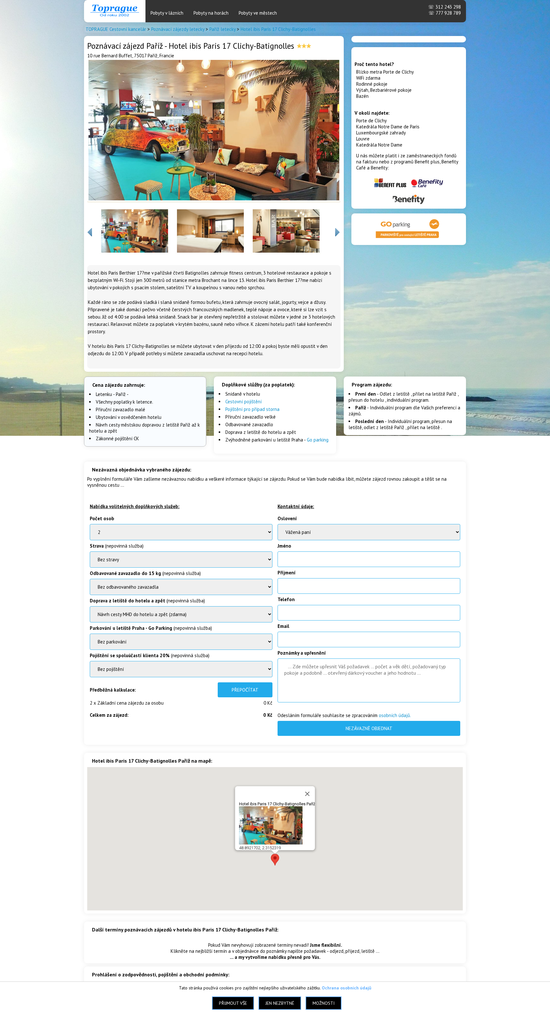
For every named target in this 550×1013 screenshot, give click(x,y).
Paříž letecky (222, 29)
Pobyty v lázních (167, 13)
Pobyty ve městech (258, 13)
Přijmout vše (233, 1003)
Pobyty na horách (211, 13)
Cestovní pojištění (243, 402)
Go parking (317, 440)
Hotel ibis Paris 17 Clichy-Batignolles (278, 29)
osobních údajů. (395, 715)
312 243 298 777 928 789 (444, 10)
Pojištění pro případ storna (252, 409)
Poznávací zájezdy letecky (177, 29)
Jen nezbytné (279, 1003)
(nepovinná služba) (117, 546)
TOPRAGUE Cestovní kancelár (116, 29)
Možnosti (324, 1003)
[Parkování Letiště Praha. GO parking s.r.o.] (409, 239)
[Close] (307, 793)
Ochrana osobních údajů (346, 988)
